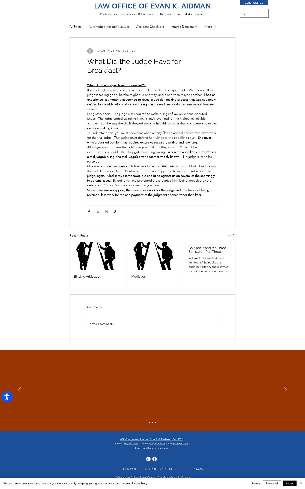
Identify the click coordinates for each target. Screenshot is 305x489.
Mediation (138, 276)
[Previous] (19, 390)
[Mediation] (152, 256)
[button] (108, 14)
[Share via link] (114, 211)
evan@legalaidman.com (155, 447)
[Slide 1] (149, 422)
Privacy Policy (139, 483)
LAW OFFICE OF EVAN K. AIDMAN (152, 6)
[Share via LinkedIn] (106, 211)
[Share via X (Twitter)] (97, 211)
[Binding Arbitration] (95, 256)
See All (231, 235)
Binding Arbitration (87, 276)
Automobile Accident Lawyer (109, 27)
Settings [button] (255, 483)
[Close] (301, 483)
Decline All (272, 483)
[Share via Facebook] (89, 211)
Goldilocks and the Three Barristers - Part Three (207, 249)
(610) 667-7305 (180, 443)
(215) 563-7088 (130, 443)
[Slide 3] (155, 422)
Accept (290, 483)
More (208, 27)
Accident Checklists (150, 27)
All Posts (76, 27)
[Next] (285, 390)
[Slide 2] (152, 422)
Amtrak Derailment (184, 27)
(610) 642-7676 (157, 443)
